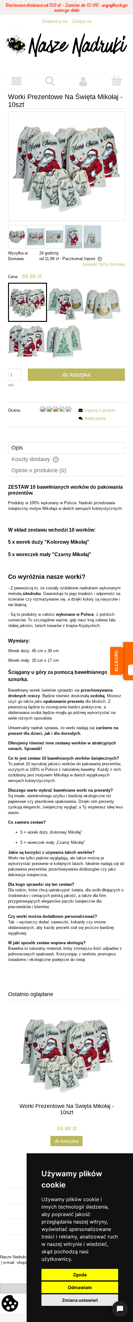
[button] (16, 81)
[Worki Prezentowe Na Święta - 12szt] (65, 302)
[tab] (66, 448)
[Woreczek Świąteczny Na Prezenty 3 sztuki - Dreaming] (102, 302)
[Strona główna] (66, 45)
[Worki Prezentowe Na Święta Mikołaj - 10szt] (27, 302)
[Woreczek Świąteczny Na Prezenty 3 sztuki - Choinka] (63, 340)
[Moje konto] (83, 81)
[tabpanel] (66, 733)
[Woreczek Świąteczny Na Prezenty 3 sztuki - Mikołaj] (26, 340)
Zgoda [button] (80, 1274)
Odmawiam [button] (80, 1287)
